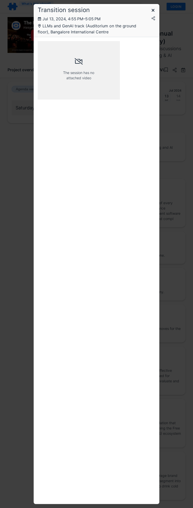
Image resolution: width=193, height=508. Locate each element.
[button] (153, 10)
